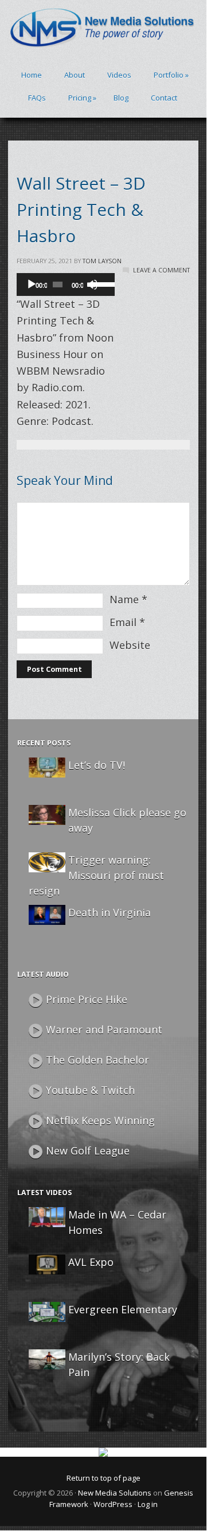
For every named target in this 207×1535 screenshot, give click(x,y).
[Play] (31, 284)
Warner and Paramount (104, 1029)
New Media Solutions (114, 1493)
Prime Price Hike (86, 999)
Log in (148, 1504)
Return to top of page (103, 1478)
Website (130, 645)
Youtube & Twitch (90, 1090)
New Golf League (88, 1150)
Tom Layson (102, 261)
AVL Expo (91, 1262)
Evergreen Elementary (122, 1309)
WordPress (112, 1504)
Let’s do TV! (96, 765)
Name (124, 599)
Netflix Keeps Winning (100, 1120)
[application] (66, 284)
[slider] (100, 283)
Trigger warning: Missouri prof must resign (96, 875)
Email (123, 622)
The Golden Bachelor (97, 1060)
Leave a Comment (161, 270)
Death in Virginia (109, 912)
